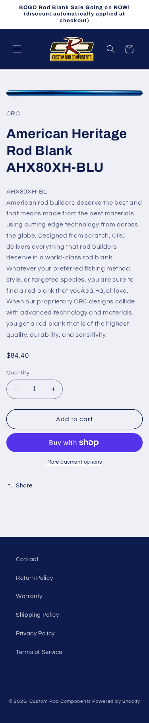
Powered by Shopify (116, 701)
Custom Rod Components (60, 701)
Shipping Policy (37, 615)
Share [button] (24, 486)
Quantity (17, 373)
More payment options (74, 462)
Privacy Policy (35, 634)
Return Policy (34, 578)
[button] (17, 49)
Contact (27, 559)
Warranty (29, 596)
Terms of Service (39, 652)
